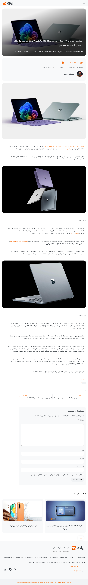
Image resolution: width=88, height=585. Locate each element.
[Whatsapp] (15, 569)
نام (82, 450)
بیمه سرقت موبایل (31, 557)
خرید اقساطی (63, 557)
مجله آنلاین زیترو (8, 557)
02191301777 (72, 567)
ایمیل (81, 458)
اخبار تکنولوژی (74, 63)
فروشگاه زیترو (81, 557)
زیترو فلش (72, 557)
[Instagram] (5, 569)
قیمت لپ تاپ (74, 233)
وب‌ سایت (80, 466)
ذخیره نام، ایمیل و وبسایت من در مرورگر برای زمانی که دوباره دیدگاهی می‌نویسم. (56, 475)
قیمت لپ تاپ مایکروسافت (19, 241)
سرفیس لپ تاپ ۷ (66, 149)
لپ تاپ (58, 63)
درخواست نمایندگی (19, 557)
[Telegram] (10, 569)
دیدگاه (81, 420)
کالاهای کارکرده (54, 557)
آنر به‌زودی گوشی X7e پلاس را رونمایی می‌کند (23, 526)
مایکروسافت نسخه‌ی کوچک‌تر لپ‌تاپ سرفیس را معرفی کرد (64, 146)
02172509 (79, 567)
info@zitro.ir (77, 571)
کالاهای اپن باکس (43, 557)
